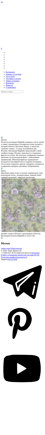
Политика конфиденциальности (14, 257)
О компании (11, 87)
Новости (9, 85)
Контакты (10, 83)
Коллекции (10, 72)
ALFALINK (12, 259)
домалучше (5, 248)
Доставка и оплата (13, 79)
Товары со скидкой (13, 74)
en (2, 2)
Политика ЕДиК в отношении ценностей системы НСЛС (20, 254)
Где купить (10, 76)
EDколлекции (16, 248)
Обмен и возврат (13, 81)
